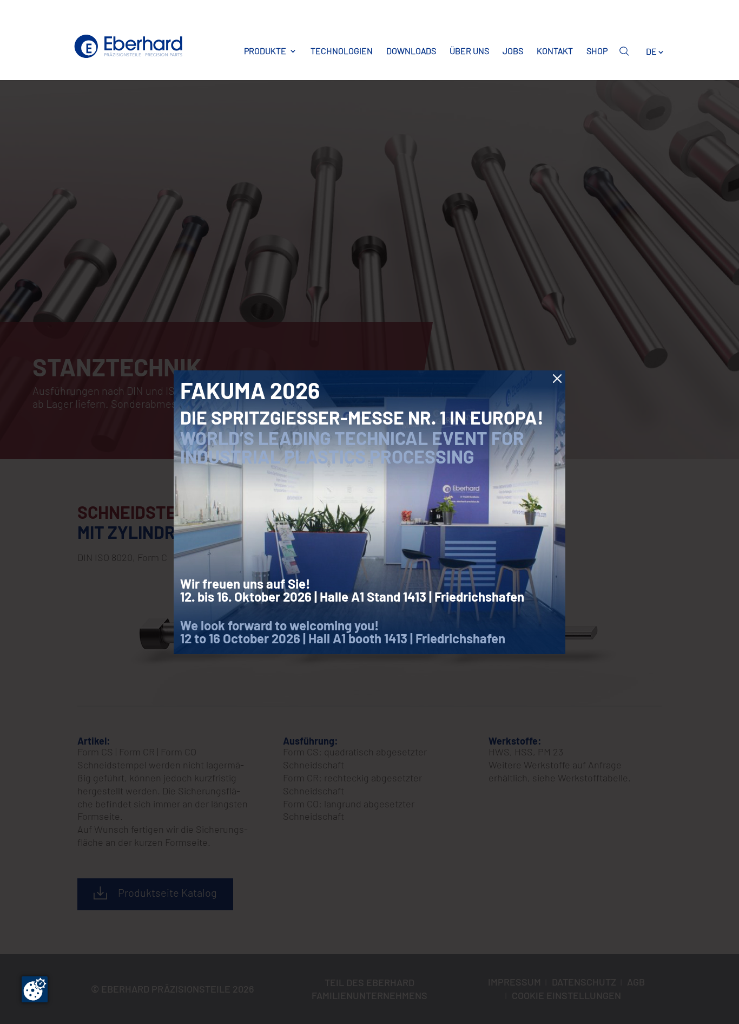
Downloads (411, 51)
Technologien (342, 51)
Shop (597, 51)
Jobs (513, 51)
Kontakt (555, 51)
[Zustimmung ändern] (35, 989)
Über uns (469, 51)
